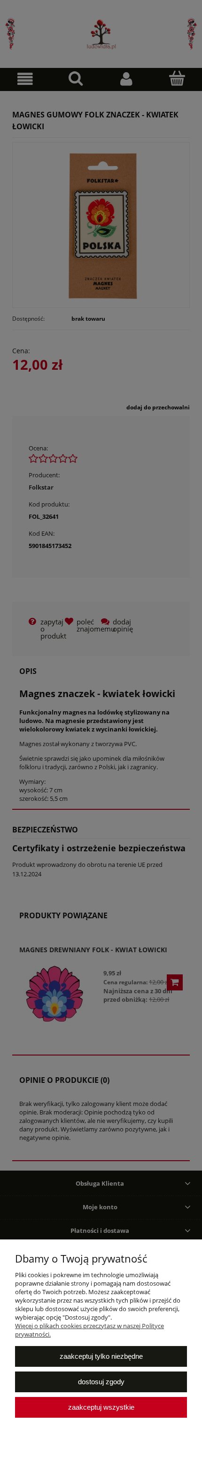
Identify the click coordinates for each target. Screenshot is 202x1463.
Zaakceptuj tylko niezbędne (101, 1356)
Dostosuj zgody (101, 1382)
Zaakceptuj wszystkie (101, 1407)
